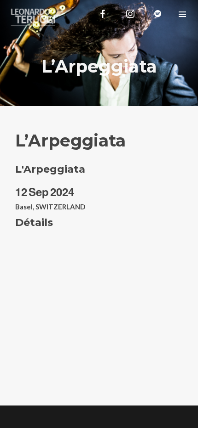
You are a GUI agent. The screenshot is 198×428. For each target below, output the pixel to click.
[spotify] (158, 13)
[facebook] (102, 13)
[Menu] (182, 14)
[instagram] (130, 13)
